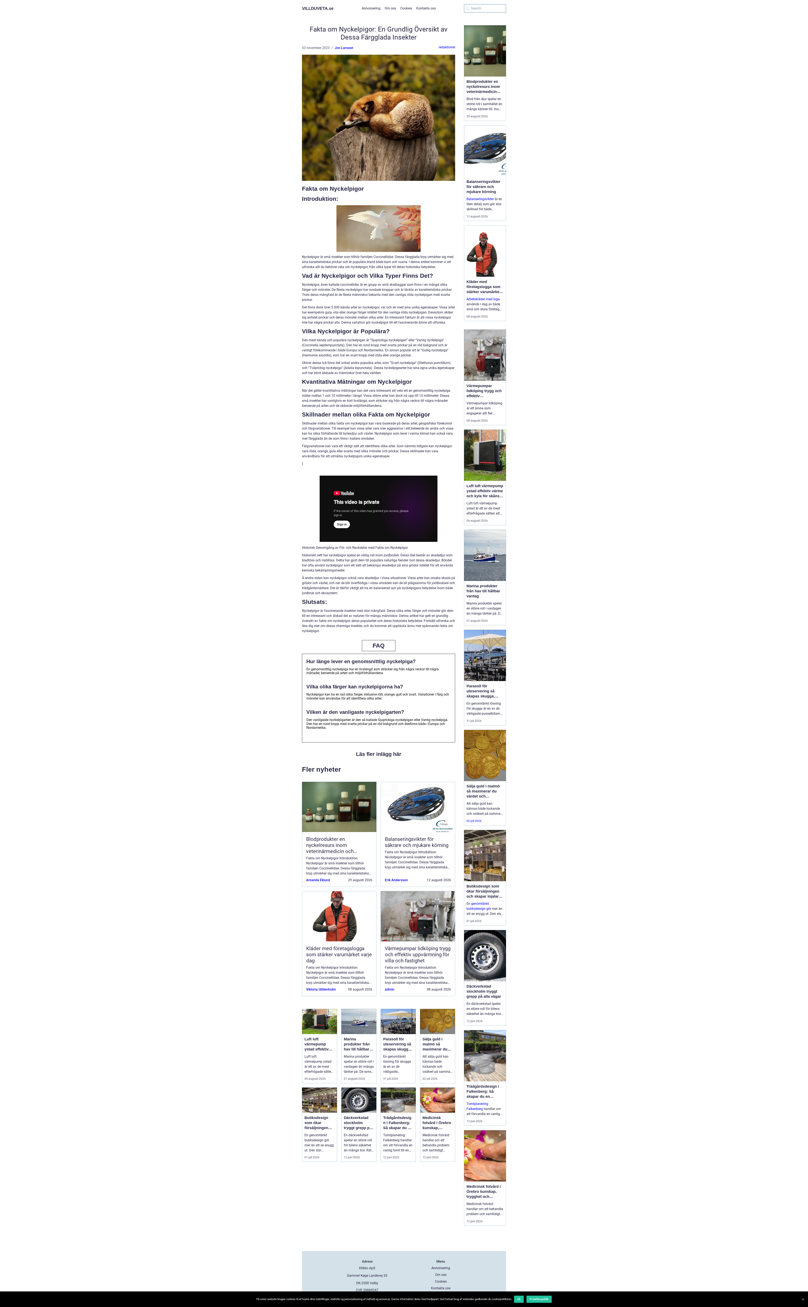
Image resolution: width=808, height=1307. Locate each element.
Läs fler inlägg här (378, 754)
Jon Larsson (344, 48)
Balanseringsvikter (480, 199)
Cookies (406, 8)
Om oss (390, 8)
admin (389, 989)
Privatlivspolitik (539, 1299)
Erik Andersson (396, 880)
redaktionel (447, 47)
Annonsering (371, 8)
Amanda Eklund (318, 880)
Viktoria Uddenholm (321, 989)
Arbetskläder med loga (483, 299)
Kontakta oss (426, 8)
